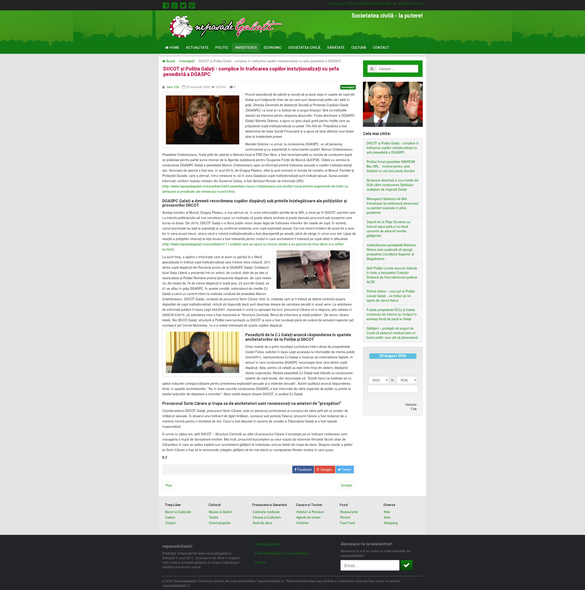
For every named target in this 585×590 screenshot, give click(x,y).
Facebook (304, 469)
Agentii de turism (308, 517)
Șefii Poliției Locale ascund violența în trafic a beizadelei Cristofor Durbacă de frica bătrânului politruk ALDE (392, 275)
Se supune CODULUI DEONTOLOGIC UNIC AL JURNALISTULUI (376, 3)
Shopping (391, 522)
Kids (387, 511)
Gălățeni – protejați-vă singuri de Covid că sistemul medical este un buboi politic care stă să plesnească (392, 333)
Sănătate (335, 48)
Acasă (170, 61)
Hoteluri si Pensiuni (310, 511)
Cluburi (170, 522)
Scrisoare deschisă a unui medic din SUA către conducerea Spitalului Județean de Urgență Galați (393, 185)
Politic (221, 48)
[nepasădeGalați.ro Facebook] (166, 5)
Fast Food (347, 522)
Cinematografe (219, 522)
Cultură (358, 48)
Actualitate (197, 48)
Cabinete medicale (266, 511)
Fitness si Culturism (267, 517)
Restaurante (349, 511)
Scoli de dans (262, 522)
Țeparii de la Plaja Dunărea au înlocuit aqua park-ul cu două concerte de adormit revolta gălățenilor (388, 228)
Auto (387, 517)
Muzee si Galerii (220, 511)
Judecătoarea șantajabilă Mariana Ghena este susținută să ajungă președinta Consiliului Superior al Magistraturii (391, 252)
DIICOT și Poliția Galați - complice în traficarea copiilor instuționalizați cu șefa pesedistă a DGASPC (251, 71)
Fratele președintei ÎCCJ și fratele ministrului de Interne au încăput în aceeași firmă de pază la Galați (392, 314)
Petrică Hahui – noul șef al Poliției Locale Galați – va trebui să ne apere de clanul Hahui (391, 296)
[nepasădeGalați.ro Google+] (175, 5)
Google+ (326, 469)
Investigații (246, 48)
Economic (273, 48)
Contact (381, 48)
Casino (170, 517)
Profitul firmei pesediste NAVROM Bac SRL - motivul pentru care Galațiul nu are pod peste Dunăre (391, 166)
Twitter (346, 469)
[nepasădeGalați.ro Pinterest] (192, 5)
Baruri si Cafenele (178, 511)
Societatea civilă (304, 48)
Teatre (213, 517)
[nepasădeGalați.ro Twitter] (184, 5)
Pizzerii (345, 517)
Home (173, 48)
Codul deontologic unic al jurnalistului (281, 553)
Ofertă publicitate (267, 544)
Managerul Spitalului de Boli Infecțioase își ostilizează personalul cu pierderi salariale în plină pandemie (392, 205)
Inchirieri (302, 522)
